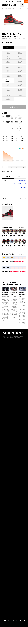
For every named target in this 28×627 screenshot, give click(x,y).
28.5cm (16, 128)
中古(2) (19, 47)
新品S (12, 116)
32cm (12, 133)
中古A (21, 116)
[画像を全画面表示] (14, 18)
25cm (21, 123)
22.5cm (16, 121)
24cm (12, 123)
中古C (12, 118)
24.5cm (16, 123)
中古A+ (16, 116)
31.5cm (8, 133)
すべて (8, 116)
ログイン (19, 1)
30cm (12, 130)
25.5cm (8, 126)
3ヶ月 (22, 167)
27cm (21, 126)
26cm (12, 126)
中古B (8, 118)
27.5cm (8, 128)
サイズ (19, 176)
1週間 (11, 167)
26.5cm (16, 126)
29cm (21, 128)
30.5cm (16, 130)
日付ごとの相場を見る (7, 171)
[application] (14, 157)
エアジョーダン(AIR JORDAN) (19, 180)
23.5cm (8, 123)
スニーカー (23, 187)
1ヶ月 (17, 167)
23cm (21, 121)
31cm (21, 130)
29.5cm (8, 130)
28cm (12, 128)
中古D (16, 118)
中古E (20, 118)
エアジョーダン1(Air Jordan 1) (19, 183)
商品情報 (8, 176)
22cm (12, 121)
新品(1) (8, 47)
